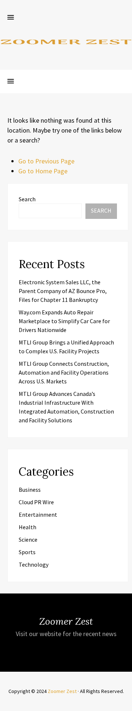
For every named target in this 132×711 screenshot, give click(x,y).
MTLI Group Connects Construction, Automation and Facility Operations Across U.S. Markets (64, 372)
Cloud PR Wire (36, 502)
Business (30, 489)
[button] (10, 17)
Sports (27, 552)
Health (27, 527)
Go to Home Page (42, 171)
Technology (33, 564)
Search (27, 199)
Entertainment (38, 514)
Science (28, 539)
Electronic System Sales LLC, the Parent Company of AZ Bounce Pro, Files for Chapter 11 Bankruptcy (63, 290)
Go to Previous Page (46, 161)
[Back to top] (124, 703)
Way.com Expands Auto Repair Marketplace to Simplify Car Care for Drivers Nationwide (64, 320)
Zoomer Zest (62, 691)
